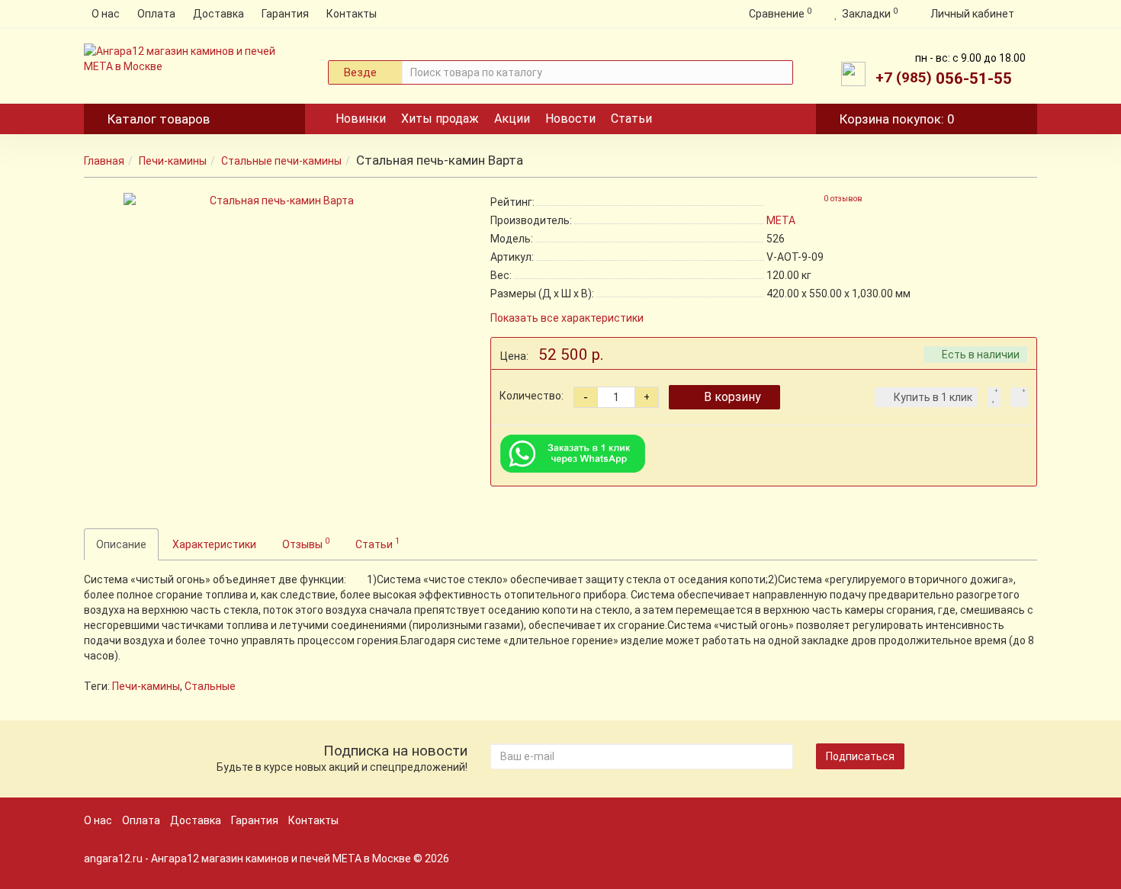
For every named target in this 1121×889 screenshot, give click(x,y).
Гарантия (285, 14)
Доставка (218, 14)
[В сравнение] (1019, 397)
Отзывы (305, 543)
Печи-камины (173, 161)
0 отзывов (843, 199)
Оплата (156, 14)
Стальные (210, 686)
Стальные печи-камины (281, 161)
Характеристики (214, 544)
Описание (121, 544)
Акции (512, 118)
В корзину (732, 397)
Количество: (531, 396)
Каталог (159, 119)
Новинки (361, 118)
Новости (570, 118)
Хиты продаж (440, 118)
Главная (104, 161)
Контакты (351, 14)
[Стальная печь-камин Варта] (276, 345)
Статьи (631, 118)
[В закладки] (994, 397)
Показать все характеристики (567, 318)
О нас (106, 14)
